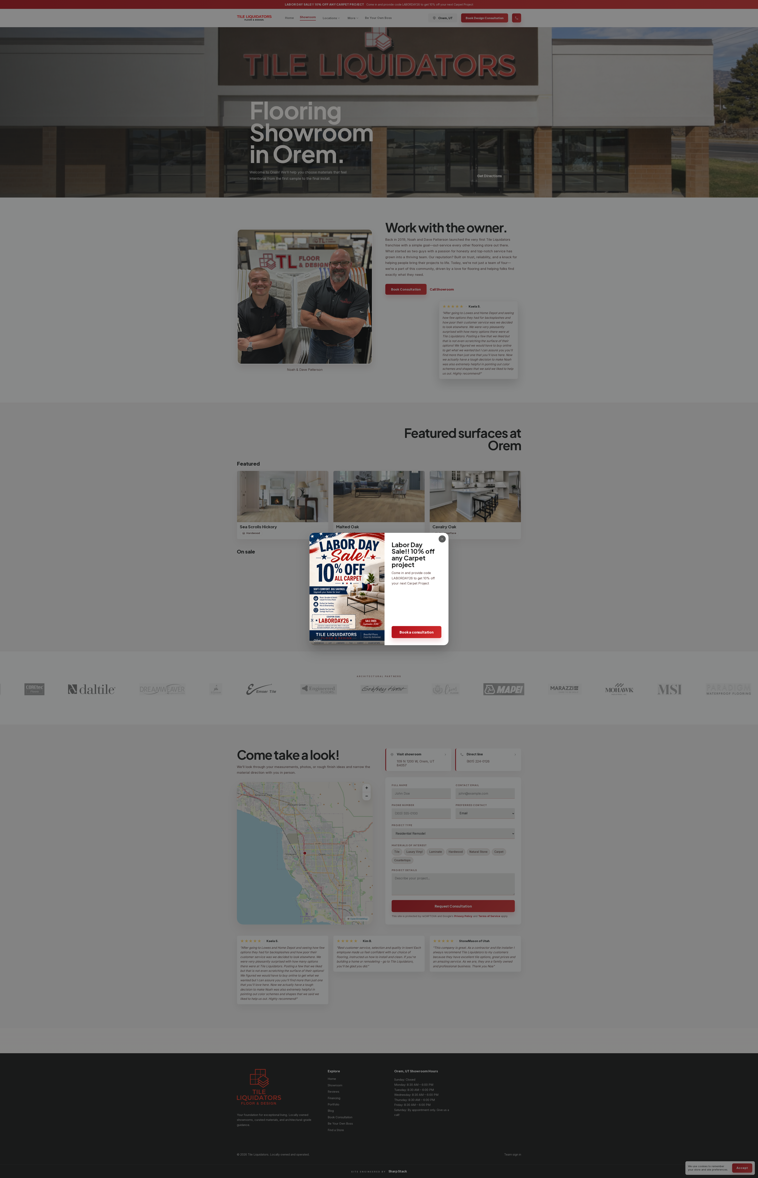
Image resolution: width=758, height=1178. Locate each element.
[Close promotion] (442, 538)
